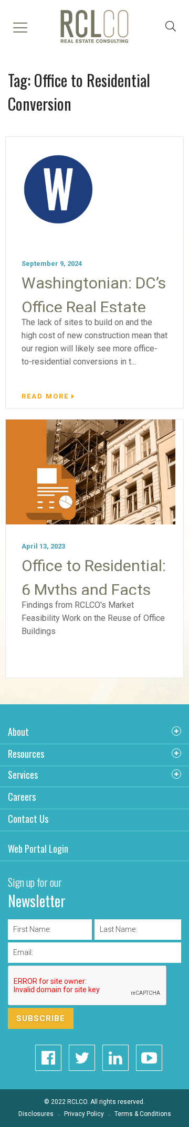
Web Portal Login (38, 848)
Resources (26, 753)
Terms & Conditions (142, 1114)
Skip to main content (58, 92)
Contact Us (28, 818)
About (18, 731)
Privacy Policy (84, 1114)
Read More (45, 396)
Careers (22, 796)
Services (23, 774)
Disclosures (36, 1114)
